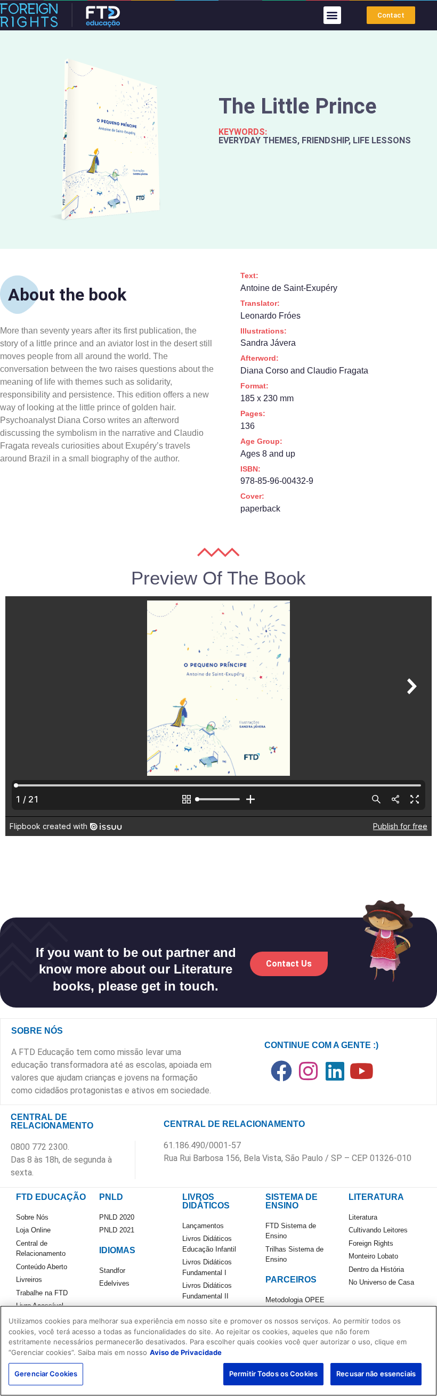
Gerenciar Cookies (45, 1373)
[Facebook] (281, 1071)
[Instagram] (308, 1071)
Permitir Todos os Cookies (273, 1373)
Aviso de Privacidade (186, 1352)
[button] (332, 15)
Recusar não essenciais (376, 1373)
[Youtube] (361, 1071)
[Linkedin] (334, 1071)
